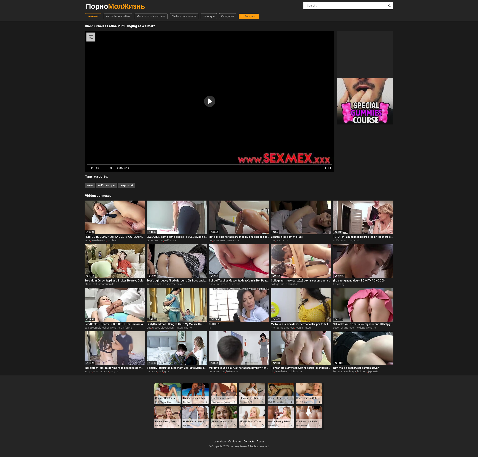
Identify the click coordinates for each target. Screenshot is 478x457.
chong (340, 284)
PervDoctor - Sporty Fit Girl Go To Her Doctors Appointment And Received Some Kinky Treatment (115, 324)
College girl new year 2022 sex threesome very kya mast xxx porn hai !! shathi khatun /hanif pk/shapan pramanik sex (301, 280)
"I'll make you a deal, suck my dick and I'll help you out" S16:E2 (363, 324)
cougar (352, 240)
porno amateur (285, 327)
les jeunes (215, 371)
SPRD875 (214, 324)
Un (272, 371)
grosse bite (232, 240)
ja (210, 327)
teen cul (158, 240)
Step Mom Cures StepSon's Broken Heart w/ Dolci (114, 280)
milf (95, 284)
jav (278, 240)
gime (150, 240)
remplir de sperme (165, 284)
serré (150, 284)
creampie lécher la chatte (105, 327)
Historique (209, 16)
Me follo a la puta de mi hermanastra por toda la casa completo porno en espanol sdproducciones (301, 324)
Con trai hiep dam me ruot (286, 236)
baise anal (232, 371)
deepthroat (126, 185)
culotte (181, 284)
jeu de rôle (234, 284)
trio (282, 284)
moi (273, 240)
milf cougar (340, 240)
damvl (284, 240)
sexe (87, 240)
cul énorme (295, 371)
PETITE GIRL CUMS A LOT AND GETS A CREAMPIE (114, 236)
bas (87, 327)
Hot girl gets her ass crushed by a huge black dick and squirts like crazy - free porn (239, 236)
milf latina (170, 240)
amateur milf (106, 284)
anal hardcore (101, 371)
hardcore (152, 371)
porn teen (219, 240)
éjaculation (291, 284)
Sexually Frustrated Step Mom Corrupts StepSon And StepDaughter (177, 367)
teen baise (281, 371)
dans (212, 284)
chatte (344, 327)
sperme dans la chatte (363, 327)
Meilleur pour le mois (184, 16)
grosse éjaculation (163, 327)
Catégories (227, 16)
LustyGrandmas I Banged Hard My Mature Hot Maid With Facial (177, 324)
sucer (336, 327)
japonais (373, 371)
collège (275, 284)
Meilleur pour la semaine (151, 16)
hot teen (112, 240)
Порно (95, 6)
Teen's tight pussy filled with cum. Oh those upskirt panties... (177, 280)
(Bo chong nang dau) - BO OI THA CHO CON (359, 280)
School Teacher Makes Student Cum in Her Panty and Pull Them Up (239, 280)
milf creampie (106, 185)
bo (334, 284)
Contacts (249, 441)
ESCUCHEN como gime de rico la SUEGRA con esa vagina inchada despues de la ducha (177, 236)
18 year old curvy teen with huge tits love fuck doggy (301, 367)
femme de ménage (344, 371)
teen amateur (303, 327)
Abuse (260, 441)
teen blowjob (98, 240)
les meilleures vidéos (118, 16)
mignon (115, 371)
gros (167, 371)
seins (90, 185)
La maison (93, 16)
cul (210, 240)
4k (358, 240)
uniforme (221, 284)
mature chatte (183, 327)
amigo (88, 371)
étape (88, 284)
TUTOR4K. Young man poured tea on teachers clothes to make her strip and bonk (363, 236)
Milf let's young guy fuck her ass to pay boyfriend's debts (239, 367)
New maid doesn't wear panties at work (356, 367)
